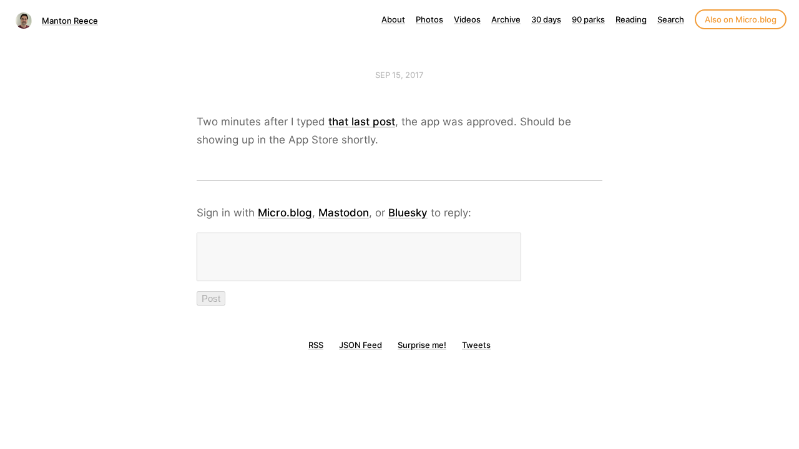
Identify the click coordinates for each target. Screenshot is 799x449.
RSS (315, 345)
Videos (467, 19)
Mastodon (343, 212)
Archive (506, 19)
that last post (361, 121)
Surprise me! (422, 345)
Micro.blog (285, 212)
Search (670, 19)
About (393, 19)
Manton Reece (70, 21)
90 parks (588, 19)
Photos (429, 19)
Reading (631, 19)
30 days (546, 19)
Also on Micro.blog (741, 19)
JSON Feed (360, 345)
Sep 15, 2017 (399, 75)
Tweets (476, 345)
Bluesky (408, 212)
